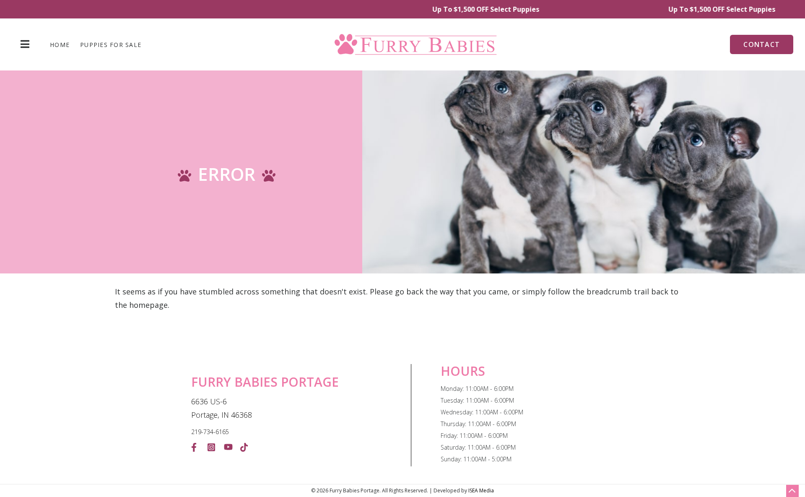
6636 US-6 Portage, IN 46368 (221, 408)
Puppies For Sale (110, 45)
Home (60, 45)
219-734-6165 (210, 432)
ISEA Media (481, 490)
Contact (761, 44)
